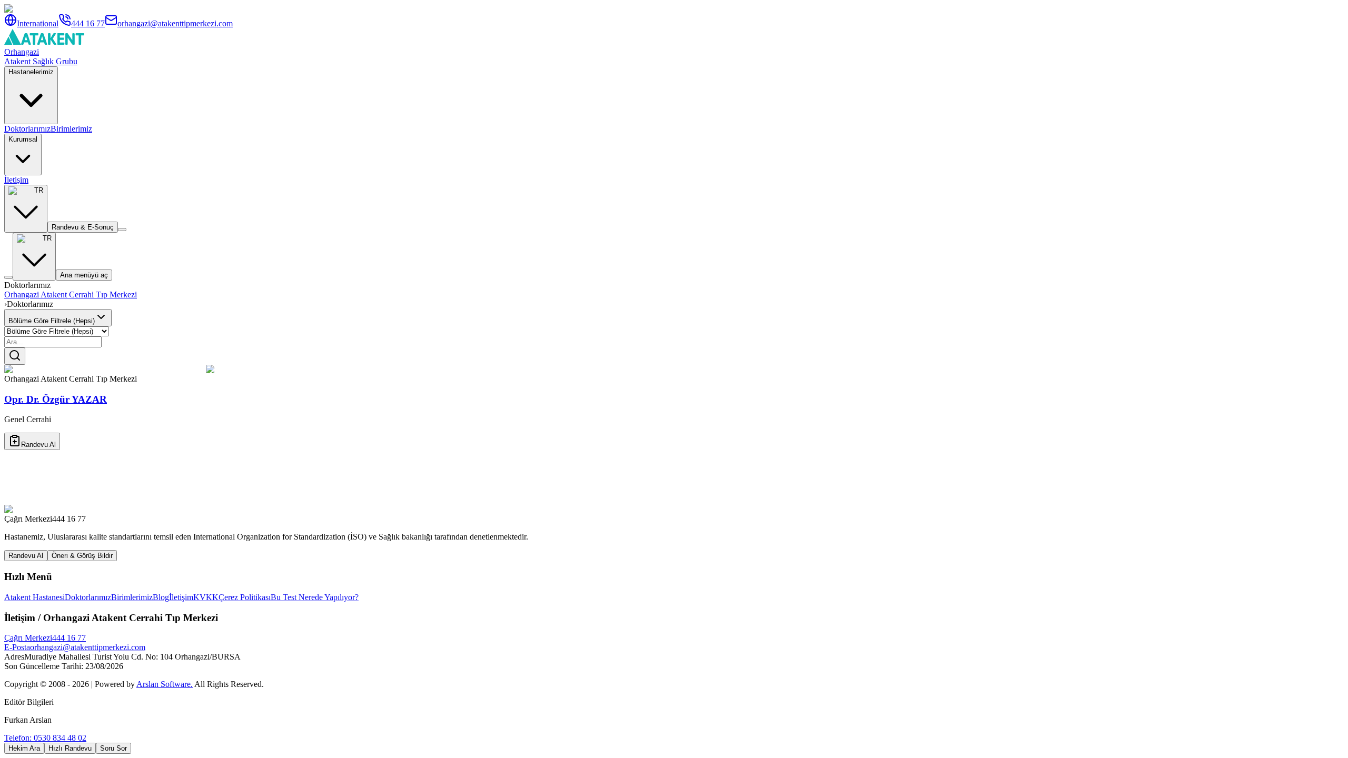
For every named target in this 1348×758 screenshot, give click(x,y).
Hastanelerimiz (31, 72)
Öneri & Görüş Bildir (82, 556)
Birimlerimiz (71, 128)
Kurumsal (22, 139)
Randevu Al (38, 444)
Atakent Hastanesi (34, 597)
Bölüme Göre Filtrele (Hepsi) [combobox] (51, 321)
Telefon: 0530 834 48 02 (45, 737)
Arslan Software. (164, 684)
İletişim (16, 179)
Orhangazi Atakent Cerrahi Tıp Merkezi (70, 294)
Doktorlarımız (27, 128)
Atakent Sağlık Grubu (40, 61)
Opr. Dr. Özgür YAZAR (55, 399)
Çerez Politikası (245, 597)
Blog (161, 597)
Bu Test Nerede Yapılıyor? (315, 597)
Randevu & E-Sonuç (83, 227)
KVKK (206, 597)
